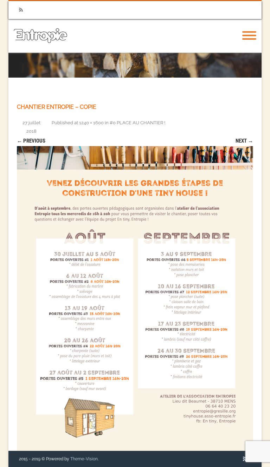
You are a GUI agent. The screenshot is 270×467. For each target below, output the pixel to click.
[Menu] (249, 36)
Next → (244, 141)
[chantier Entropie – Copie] (135, 298)
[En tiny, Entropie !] (40, 50)
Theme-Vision (84, 458)
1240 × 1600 (91, 122)
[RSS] (21, 10)
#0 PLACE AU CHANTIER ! (137, 122)
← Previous (31, 141)
